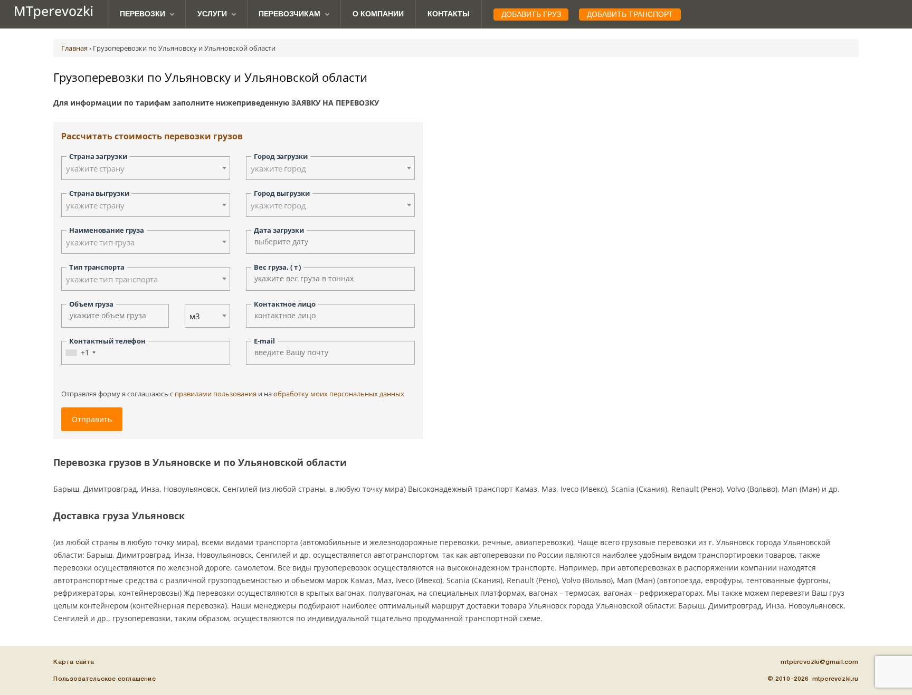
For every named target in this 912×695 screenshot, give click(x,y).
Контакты (449, 13)
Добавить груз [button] (531, 14)
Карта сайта (73, 662)
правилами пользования (215, 393)
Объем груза (91, 304)
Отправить (92, 419)
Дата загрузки (278, 230)
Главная (74, 48)
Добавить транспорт (630, 14)
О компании (378, 13)
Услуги (212, 13)
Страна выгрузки (99, 193)
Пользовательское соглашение (104, 679)
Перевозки (142, 13)
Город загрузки (280, 156)
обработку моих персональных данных (338, 393)
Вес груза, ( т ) (277, 267)
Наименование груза (106, 230)
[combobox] (145, 168)
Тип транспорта (96, 267)
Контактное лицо (284, 304)
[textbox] (146, 168)
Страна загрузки (98, 156)
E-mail (264, 341)
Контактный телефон (107, 341)
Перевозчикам (289, 13)
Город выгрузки (281, 193)
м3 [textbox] (194, 316)
